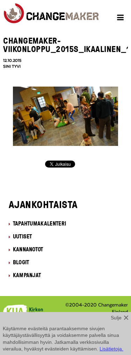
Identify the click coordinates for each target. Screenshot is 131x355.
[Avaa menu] (121, 18)
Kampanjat (27, 275)
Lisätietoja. (111, 349)
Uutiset (22, 236)
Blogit (21, 262)
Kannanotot (28, 249)
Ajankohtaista (43, 204)
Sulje (116, 317)
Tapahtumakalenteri (39, 223)
